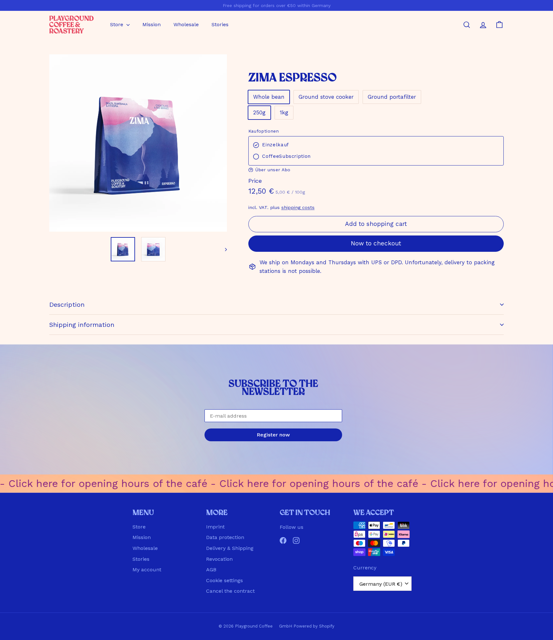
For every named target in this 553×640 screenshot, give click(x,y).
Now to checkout (376, 243)
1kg (284, 112)
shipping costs (298, 207)
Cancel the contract (230, 591)
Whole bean (269, 97)
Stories (220, 24)
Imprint (215, 527)
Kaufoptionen (263, 131)
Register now (273, 435)
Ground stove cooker (326, 97)
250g (259, 112)
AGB (211, 570)
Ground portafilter (392, 97)
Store (117, 24)
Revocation (219, 559)
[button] (376, 170)
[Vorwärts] (223, 249)
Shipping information (81, 324)
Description (66, 304)
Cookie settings (224, 580)
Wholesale (186, 24)
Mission (151, 24)
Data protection (225, 537)
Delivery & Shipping (229, 548)
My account (146, 570)
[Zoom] (138, 143)
